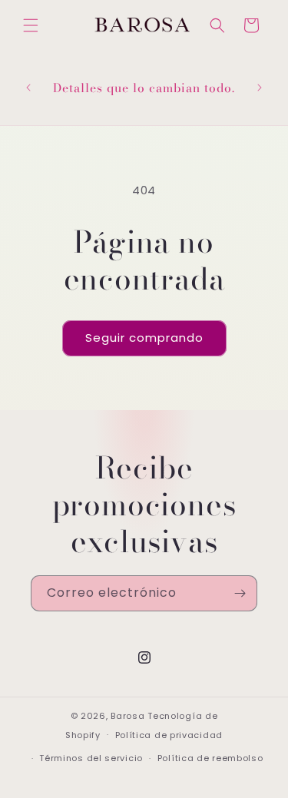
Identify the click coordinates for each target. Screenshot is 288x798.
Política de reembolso (210, 758)
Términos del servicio (91, 758)
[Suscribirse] (240, 593)
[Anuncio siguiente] (259, 87)
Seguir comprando (144, 337)
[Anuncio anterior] (28, 87)
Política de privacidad (169, 735)
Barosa (127, 716)
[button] (31, 25)
